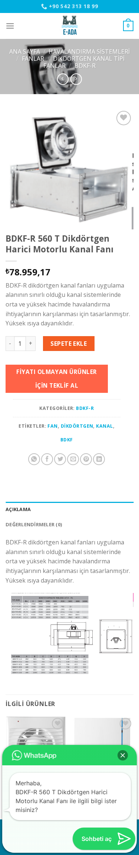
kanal (104, 426)
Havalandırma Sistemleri (89, 51)
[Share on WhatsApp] (34, 459)
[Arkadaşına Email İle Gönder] (73, 459)
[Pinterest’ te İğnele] (86, 459)
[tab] (69, 509)
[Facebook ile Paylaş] (47, 459)
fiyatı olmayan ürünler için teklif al (56, 379)
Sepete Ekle (68, 343)
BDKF (66, 440)
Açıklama (18, 509)
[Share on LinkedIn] (99, 459)
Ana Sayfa (24, 51)
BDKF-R (85, 66)
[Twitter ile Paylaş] (60, 459)
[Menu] (10, 26)
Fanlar (33, 58)
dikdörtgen (77, 426)
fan (52, 426)
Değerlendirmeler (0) (34, 524)
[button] (123, 755)
